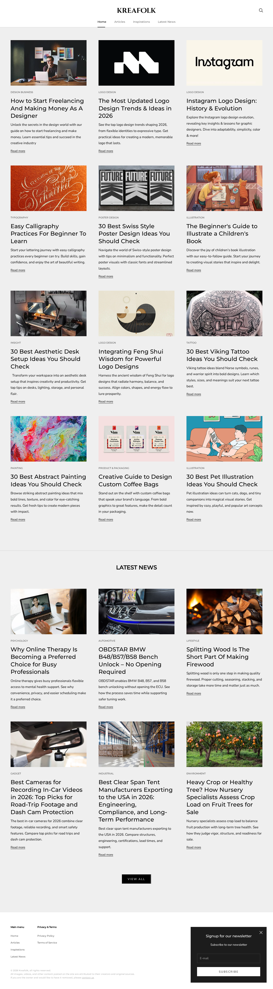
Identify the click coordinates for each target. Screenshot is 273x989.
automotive (107, 640)
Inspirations (141, 22)
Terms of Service (47, 942)
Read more (18, 151)
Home (102, 22)
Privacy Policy (45, 935)
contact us (88, 977)
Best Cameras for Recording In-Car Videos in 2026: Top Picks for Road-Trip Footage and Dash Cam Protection (47, 797)
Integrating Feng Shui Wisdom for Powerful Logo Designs (131, 359)
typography (19, 217)
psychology (19, 640)
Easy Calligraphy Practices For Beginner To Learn (48, 234)
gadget (16, 773)
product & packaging (114, 468)
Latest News (166, 22)
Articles (119, 22)
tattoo (191, 342)
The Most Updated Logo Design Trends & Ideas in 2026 (135, 108)
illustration (195, 217)
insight (16, 342)
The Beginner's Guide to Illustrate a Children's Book (221, 234)
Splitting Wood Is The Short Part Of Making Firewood (218, 657)
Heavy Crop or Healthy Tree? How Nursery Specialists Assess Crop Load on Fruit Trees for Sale (220, 797)
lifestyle (192, 640)
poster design (109, 217)
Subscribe (229, 972)
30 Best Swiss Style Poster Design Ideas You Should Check (134, 234)
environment (196, 773)
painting (17, 468)
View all (136, 879)
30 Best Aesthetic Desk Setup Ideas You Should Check (46, 359)
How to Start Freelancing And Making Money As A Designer (47, 108)
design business (22, 92)
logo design (107, 92)
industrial (106, 773)
